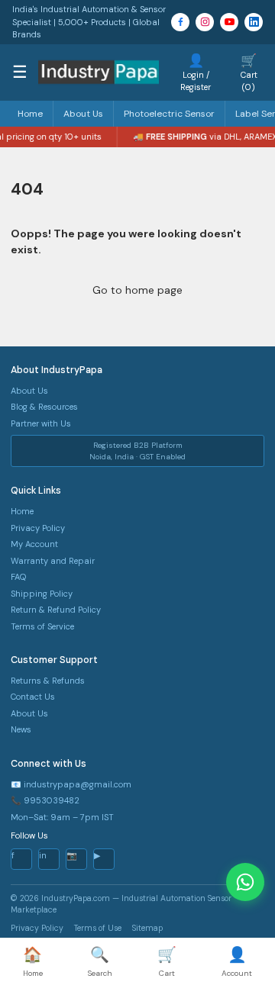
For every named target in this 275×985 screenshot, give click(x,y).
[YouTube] (229, 22)
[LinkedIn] (253, 22)
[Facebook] (180, 22)
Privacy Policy (38, 528)
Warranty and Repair (53, 560)
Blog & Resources (44, 406)
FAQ (18, 576)
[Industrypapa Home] (98, 72)
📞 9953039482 (45, 800)
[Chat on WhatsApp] (245, 882)
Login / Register (195, 72)
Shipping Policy (42, 593)
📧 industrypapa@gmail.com (71, 784)
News (21, 729)
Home (30, 114)
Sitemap (147, 928)
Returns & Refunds (48, 680)
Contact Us (33, 696)
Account (237, 961)
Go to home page (137, 290)
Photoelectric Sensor (169, 114)
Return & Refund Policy (56, 609)
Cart (166, 961)
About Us (83, 114)
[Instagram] (205, 22)
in (43, 855)
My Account (34, 544)
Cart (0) (249, 72)
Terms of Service (42, 626)
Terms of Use (97, 928)
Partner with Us (41, 423)
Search (100, 961)
